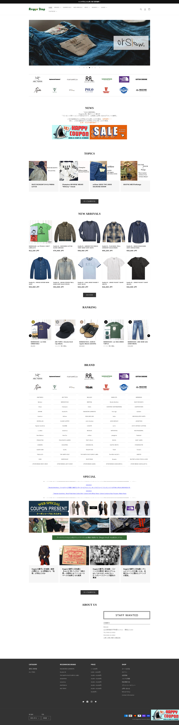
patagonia (114, 435)
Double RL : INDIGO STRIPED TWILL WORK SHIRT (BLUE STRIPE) (63, 283)
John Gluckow (89, 421)
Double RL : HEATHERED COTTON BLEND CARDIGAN (62, 247)
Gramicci (40, 416)
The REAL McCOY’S (114, 454)
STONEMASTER (139, 445)
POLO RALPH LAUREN (64, 440)
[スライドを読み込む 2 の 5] (86, 67)
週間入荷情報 (33, 669)
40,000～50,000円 (96, 685)
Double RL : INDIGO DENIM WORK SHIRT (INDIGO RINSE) (136, 247)
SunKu (65, 449)
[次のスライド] (100, 68)
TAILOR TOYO (89, 449)
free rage (114, 411)
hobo (114, 416)
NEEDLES (89, 430)
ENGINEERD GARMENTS (89, 411)
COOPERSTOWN (139, 407)
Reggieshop (138, 719)
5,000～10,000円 (96, 672)
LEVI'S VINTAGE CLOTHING (139, 426)
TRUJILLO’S (40, 454)
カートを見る (126, 669)
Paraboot (138, 435)
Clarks (89, 407)
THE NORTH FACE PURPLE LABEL (89, 454)
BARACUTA (114, 397)
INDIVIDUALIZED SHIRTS (138, 416)
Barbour (40, 402)
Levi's (114, 426)
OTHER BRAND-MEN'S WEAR (40, 464)
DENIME (40, 411)
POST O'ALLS (89, 440)
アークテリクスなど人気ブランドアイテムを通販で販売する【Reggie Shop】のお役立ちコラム (89, 537)
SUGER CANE (40, 449)
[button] (57, 7)
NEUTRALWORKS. (139, 430)
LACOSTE (89, 426)
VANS (40, 459)
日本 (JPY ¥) (33, 718)
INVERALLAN (40, 421)
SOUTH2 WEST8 (114, 445)
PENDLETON (40, 440)
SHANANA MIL (89, 445)
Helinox (65, 416)
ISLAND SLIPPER (64, 421)
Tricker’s (139, 449)
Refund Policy (126, 692)
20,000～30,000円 (96, 678)
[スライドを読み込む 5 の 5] (95, 67)
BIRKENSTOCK (65, 402)
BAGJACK (89, 397)
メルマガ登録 (126, 678)
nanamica (64, 430)
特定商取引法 (126, 682)
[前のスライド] (79, 68)
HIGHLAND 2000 (89, 416)
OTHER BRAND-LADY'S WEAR (65, 464)
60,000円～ (94, 692)
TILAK (114, 449)
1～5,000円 (94, 669)
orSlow (89, 435)
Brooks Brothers (114, 402)
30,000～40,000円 (96, 682)
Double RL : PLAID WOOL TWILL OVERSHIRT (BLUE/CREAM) (111, 247)
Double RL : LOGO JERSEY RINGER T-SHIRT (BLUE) (88, 283)
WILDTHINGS (89, 459)
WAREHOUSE (64, 459)
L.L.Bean (40, 430)
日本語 (45, 718)
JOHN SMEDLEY (114, 421)
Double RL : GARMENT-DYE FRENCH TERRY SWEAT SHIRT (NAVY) (88, 247)
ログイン (124, 672)
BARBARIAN (139, 397)
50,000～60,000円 (96, 688)
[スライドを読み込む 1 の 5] (84, 67)
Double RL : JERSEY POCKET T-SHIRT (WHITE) (113, 283)
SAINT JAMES (139, 440)
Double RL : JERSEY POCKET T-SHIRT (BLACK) (137, 283)
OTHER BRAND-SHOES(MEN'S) (114, 464)
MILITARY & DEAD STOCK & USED (139, 459)
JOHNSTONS (139, 421)
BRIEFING (89, 402)
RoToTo (114, 440)
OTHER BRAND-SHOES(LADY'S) (139, 464)
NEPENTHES (114, 430)
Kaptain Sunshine (40, 426)
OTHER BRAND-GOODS (89, 464)
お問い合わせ (126, 688)
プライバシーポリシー (129, 685)
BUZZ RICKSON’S (138, 402)
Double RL (64, 411)
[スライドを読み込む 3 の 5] (89, 67)
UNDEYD (139, 454)
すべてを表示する (89, 201)
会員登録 (124, 675)
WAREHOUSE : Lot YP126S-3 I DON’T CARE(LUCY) (39, 247)
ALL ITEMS (32, 672)
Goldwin (139, 411)
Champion (65, 407)
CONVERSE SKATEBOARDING (114, 407)
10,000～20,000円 (96, 675)
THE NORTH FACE (64, 454)
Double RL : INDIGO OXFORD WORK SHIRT (39, 283)
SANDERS (40, 445)
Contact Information (128, 695)
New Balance (40, 435)
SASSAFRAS (65, 445)
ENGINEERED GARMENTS (67, 669)
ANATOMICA (40, 397)
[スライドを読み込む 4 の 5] (92, 67)
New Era (65, 435)
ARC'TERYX (65, 397)
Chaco (40, 407)
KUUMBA (64, 426)
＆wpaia (114, 459)
